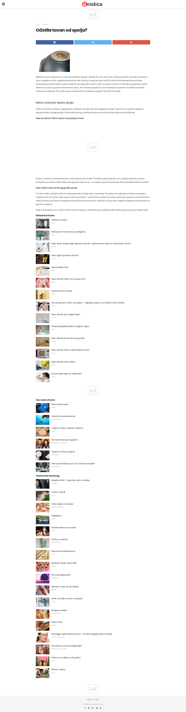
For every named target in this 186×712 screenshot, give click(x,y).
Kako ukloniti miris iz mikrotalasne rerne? (70, 350)
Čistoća (45, 24)
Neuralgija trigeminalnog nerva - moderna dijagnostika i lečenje (81, 634)
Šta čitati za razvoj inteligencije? (66, 645)
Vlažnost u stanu (59, 220)
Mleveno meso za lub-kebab (65, 586)
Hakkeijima (56, 515)
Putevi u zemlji (58, 492)
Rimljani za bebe (59, 610)
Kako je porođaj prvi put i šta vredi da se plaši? (73, 463)
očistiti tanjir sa (97, 84)
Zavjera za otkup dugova (63, 451)
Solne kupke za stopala (62, 504)
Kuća (38, 24)
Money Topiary (58, 669)
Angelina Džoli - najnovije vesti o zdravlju (70, 480)
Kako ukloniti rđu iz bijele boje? (65, 314)
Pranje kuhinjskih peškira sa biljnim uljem (70, 326)
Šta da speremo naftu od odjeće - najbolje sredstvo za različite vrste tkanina (87, 302)
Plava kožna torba (59, 404)
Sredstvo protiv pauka (61, 290)
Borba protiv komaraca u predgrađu (68, 231)
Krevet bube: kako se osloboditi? (66, 373)
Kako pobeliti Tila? (59, 267)
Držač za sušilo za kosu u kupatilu (67, 598)
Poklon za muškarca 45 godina (65, 657)
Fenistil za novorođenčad (63, 416)
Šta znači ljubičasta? (61, 575)
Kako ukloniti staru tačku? (63, 361)
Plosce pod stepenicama (63, 551)
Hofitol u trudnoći (59, 539)
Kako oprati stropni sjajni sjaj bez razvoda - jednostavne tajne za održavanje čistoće (91, 243)
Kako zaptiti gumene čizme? (65, 255)
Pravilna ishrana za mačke (63, 527)
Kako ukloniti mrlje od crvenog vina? (68, 279)
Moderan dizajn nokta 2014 (64, 563)
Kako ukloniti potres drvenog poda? (68, 338)
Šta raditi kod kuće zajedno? (64, 439)
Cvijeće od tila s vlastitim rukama (67, 428)
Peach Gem (57, 622)
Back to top (93, 699)
